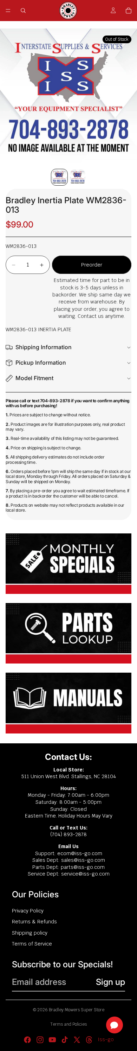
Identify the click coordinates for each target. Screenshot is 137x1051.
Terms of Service (32, 944)
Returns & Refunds (34, 921)
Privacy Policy (28, 911)
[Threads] (89, 1040)
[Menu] (8, 10)
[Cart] (128, 10)
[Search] (23, 10)
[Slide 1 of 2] (59, 177)
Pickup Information (40, 362)
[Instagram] (40, 1040)
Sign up (110, 982)
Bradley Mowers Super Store (76, 1010)
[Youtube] (52, 1040)
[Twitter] (77, 1040)
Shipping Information (43, 347)
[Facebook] (27, 1040)
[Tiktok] (64, 1040)
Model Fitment (34, 378)
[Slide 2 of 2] (77, 177)
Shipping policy (29, 933)
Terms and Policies (68, 1024)
